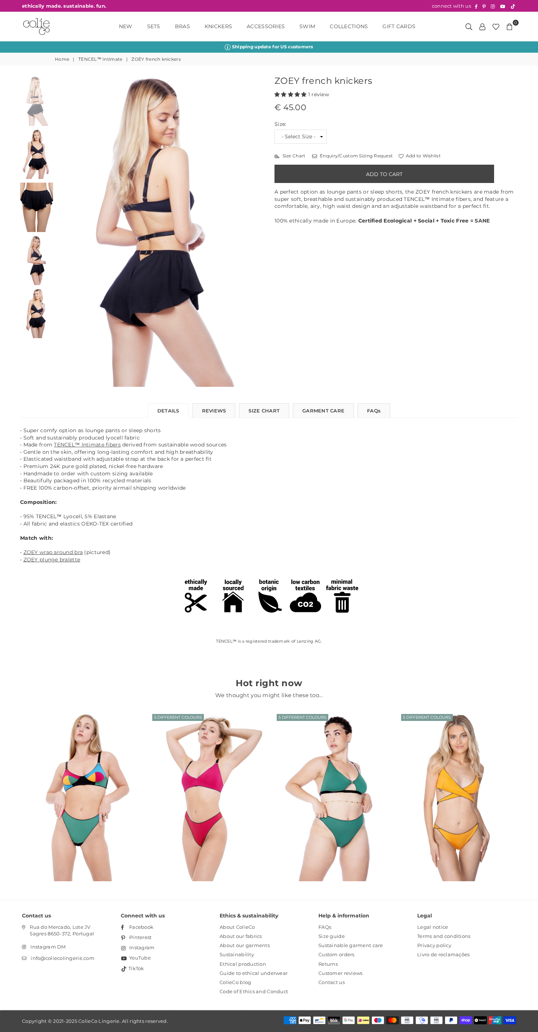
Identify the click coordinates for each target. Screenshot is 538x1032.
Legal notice (432, 927)
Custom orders (336, 954)
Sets (153, 26)
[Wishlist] (496, 26)
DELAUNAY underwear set (82, 787)
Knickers (218, 26)
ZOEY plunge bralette (52, 559)
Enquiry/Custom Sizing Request (356, 155)
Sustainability (237, 954)
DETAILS (168, 411)
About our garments (245, 945)
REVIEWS (214, 411)
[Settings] (482, 26)
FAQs (374, 411)
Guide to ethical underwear (254, 973)
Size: (280, 124)
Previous (63, 231)
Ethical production (243, 964)
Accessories (266, 26)
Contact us (331, 982)
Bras (182, 26)
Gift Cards (398, 26)
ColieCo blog (235, 982)
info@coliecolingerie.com (62, 958)
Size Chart (293, 155)
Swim (307, 26)
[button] (291, 94)
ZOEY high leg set (207, 787)
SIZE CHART (264, 411)
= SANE (480, 220)
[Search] (468, 26)
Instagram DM (48, 947)
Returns (328, 964)
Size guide (331, 936)
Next (257, 231)
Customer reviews (340, 973)
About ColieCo (237, 927)
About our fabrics (241, 936)
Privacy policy (434, 945)
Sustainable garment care (350, 945)
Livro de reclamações (443, 954)
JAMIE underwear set (331, 787)
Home (62, 59)
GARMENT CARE (323, 411)
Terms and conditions (444, 936)
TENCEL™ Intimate (100, 59)
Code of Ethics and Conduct (254, 991)
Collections (349, 26)
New (125, 26)
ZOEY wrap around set (455, 787)
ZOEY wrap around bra (53, 552)
